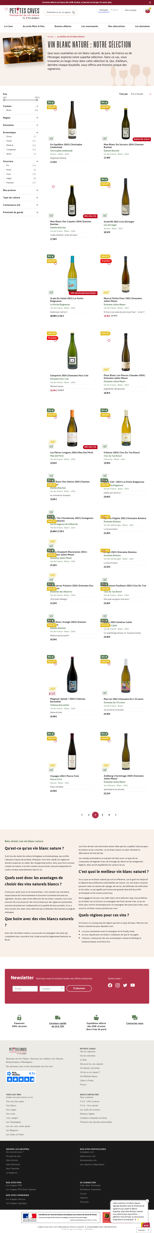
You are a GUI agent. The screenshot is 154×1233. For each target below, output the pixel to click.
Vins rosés (10, 1114)
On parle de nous (13, 1156)
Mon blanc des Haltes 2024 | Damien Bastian (70, 483)
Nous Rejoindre (12, 1168)
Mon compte (130, 10)
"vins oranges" (12, 1118)
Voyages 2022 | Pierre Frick (64, 776)
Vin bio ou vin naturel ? (90, 1072)
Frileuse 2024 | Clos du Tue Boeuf (122, 452)
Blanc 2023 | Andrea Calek (118, 622)
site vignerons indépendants (92, 1164)
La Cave (8, 26)
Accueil (51, 37)
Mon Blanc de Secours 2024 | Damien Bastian (124, 146)
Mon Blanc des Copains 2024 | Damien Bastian (70, 223)
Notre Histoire (12, 1160)
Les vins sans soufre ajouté (18, 1126)
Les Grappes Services (15, 1199)
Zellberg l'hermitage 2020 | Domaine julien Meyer (124, 777)
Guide (87, 898)
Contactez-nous (134, 1023)
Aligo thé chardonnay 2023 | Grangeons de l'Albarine (71, 519)
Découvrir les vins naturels (91, 1064)
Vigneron (84, 1198)
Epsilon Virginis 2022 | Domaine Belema (125, 518)
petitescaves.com (87, 1156)
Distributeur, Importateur (90, 1189)
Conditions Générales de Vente (93, 1118)
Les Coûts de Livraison (90, 1110)
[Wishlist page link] (6, 9)
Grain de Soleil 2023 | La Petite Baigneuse (66, 299)
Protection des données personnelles (96, 1122)
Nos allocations (116, 26)
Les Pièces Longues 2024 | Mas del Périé (71, 452)
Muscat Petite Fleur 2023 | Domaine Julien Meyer (123, 299)
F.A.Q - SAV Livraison (89, 1101)
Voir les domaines (87, 1056)
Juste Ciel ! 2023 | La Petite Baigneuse (124, 482)
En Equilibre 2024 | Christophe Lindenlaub (66, 146)
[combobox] (51, 988)
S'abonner (79, 988)
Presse (83, 1084)
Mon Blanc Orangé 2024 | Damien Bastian (68, 623)
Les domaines (142, 26)
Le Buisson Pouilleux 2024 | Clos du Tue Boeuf (125, 587)
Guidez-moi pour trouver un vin (19, 1097)
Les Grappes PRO (14, 1185)
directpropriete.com (88, 1160)
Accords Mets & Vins (34, 26)
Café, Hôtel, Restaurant (90, 1185)
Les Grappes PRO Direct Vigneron (21, 1189)
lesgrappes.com (87, 1152)
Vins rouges (11, 1110)
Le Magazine (11, 1173)
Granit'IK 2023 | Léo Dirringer (119, 221)
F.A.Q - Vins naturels (89, 1105)
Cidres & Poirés (87, 1080)
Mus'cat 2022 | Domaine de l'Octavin (123, 699)
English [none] (115, 9)
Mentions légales (87, 1114)
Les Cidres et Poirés (15, 1134)
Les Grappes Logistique (16, 1203)
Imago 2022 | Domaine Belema (120, 552)
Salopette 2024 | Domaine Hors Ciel (69, 375)
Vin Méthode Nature (88, 1076)
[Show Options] (61, 988)
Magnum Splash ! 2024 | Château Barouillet (67, 700)
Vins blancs (11, 1105)
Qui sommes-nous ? (15, 1152)
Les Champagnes (13, 1122)
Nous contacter (86, 1097)
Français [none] (104, 9)
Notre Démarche (13, 1164)
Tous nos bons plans (15, 1101)
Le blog (83, 1060)
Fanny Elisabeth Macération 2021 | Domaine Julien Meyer (68, 553)
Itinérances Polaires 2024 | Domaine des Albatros (71, 587)
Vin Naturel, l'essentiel (89, 1068)
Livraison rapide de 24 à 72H (57, 1025)
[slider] (4, 100)
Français (141, 1230)
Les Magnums (12, 1130)
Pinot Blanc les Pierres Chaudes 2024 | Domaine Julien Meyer (124, 376)
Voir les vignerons (87, 1051)
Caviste (83, 1194)
